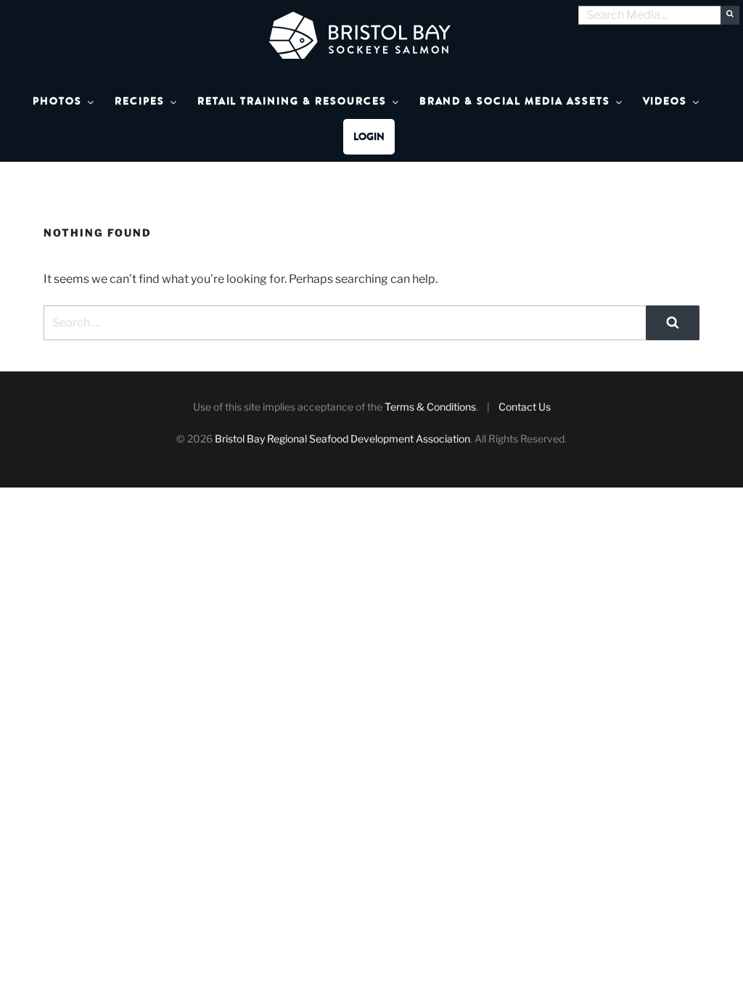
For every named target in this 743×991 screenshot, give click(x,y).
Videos (665, 101)
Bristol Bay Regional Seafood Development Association (342, 438)
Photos (57, 101)
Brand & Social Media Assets (514, 101)
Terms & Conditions (430, 406)
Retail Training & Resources (292, 101)
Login (369, 136)
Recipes (140, 101)
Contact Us (524, 406)
